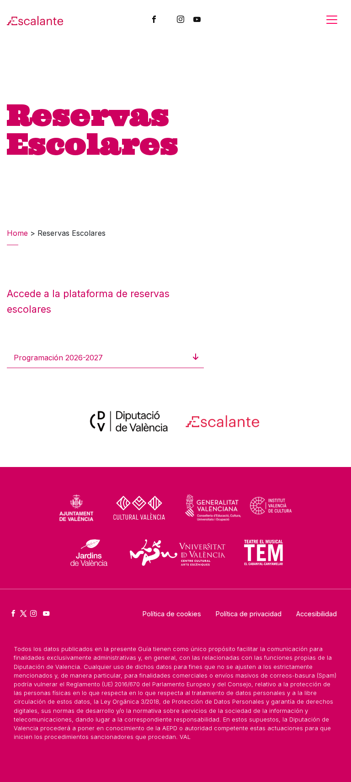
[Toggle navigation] (331, 19)
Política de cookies (172, 614)
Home (17, 233)
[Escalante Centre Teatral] (35, 20)
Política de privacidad (249, 614)
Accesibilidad (316, 614)
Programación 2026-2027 (58, 357)
